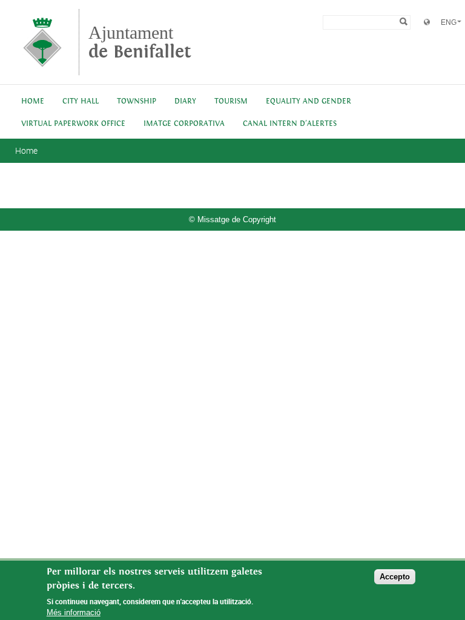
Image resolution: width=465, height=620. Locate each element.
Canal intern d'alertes (290, 123)
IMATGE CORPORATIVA (184, 123)
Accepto (395, 576)
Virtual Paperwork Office (73, 123)
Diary (185, 101)
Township (136, 101)
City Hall (80, 101)
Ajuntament (139, 42)
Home (32, 101)
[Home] (42, 69)
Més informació (74, 612)
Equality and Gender (308, 101)
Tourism (231, 101)
